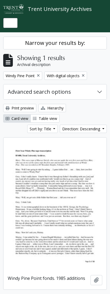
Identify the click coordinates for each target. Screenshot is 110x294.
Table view (47, 118)
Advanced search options (39, 91)
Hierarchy (55, 108)
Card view (19, 118)
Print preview (22, 108)
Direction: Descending (81, 128)
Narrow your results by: (55, 42)
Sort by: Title (41, 128)
